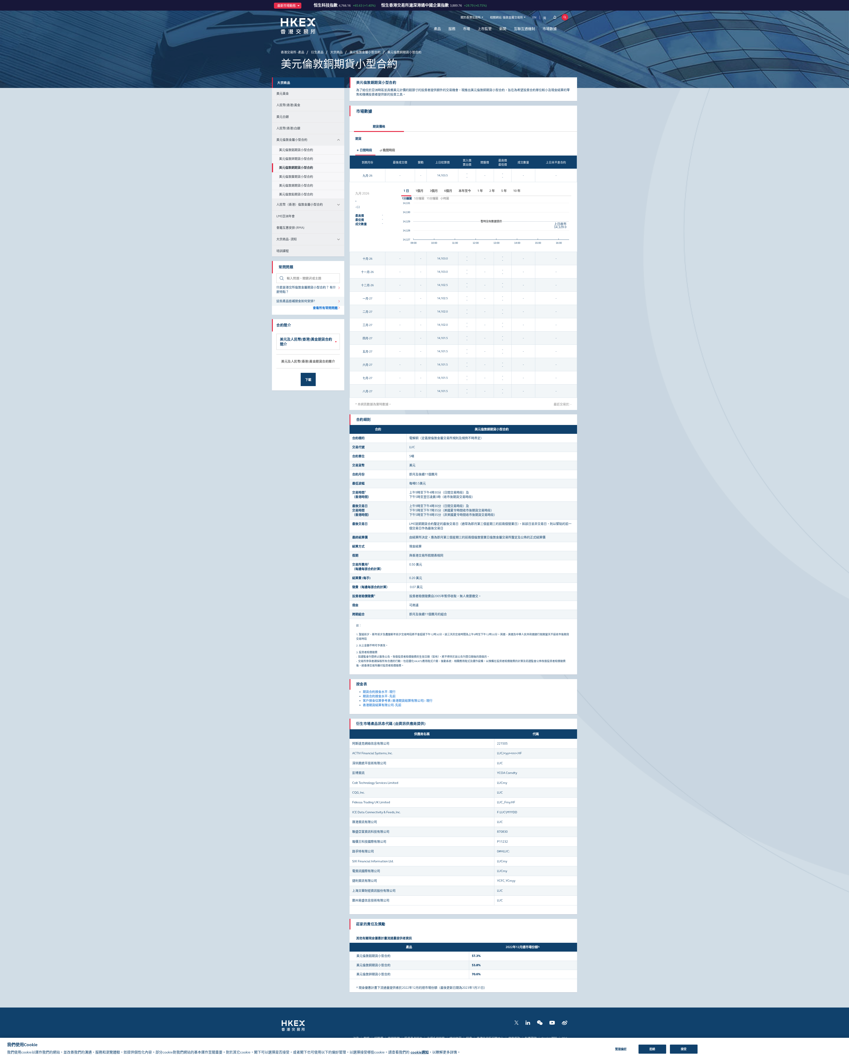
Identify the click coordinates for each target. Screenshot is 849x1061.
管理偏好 (621, 1049)
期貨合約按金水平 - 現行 (379, 692)
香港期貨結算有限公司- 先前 (382, 705)
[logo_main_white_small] (299, 1025)
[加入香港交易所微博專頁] (564, 1022)
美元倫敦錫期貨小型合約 (296, 185)
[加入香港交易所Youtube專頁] (552, 1022)
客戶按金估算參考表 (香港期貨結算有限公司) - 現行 (397, 701)
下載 (308, 380)
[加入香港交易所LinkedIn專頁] (527, 1022)
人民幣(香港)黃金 (288, 105)
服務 (451, 29)
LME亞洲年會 (285, 216)
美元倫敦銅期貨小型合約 (296, 168)
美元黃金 (282, 93)
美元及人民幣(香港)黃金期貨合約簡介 (306, 341)
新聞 (502, 29)
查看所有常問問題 (325, 308)
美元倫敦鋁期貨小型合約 (296, 150)
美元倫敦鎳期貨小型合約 (296, 177)
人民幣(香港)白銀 (288, 128)
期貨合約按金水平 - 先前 (379, 696)
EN (534, 17)
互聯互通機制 (524, 29)
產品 (437, 29)
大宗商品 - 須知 (286, 239)
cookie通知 (420, 1052)
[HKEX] (309, 26)
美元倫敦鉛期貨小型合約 (296, 194)
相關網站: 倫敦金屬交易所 (506, 17)
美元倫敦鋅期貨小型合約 (296, 159)
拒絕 (652, 1049)
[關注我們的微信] (540, 1022)
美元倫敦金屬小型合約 (291, 140)
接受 (683, 1049)
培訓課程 (282, 251)
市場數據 (550, 29)
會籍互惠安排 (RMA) (290, 228)
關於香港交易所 (471, 17)
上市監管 (485, 29)
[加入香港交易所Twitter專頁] (516, 1022)
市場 (466, 29)
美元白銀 (282, 117)
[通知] (554, 18)
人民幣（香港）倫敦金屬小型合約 (299, 204)
